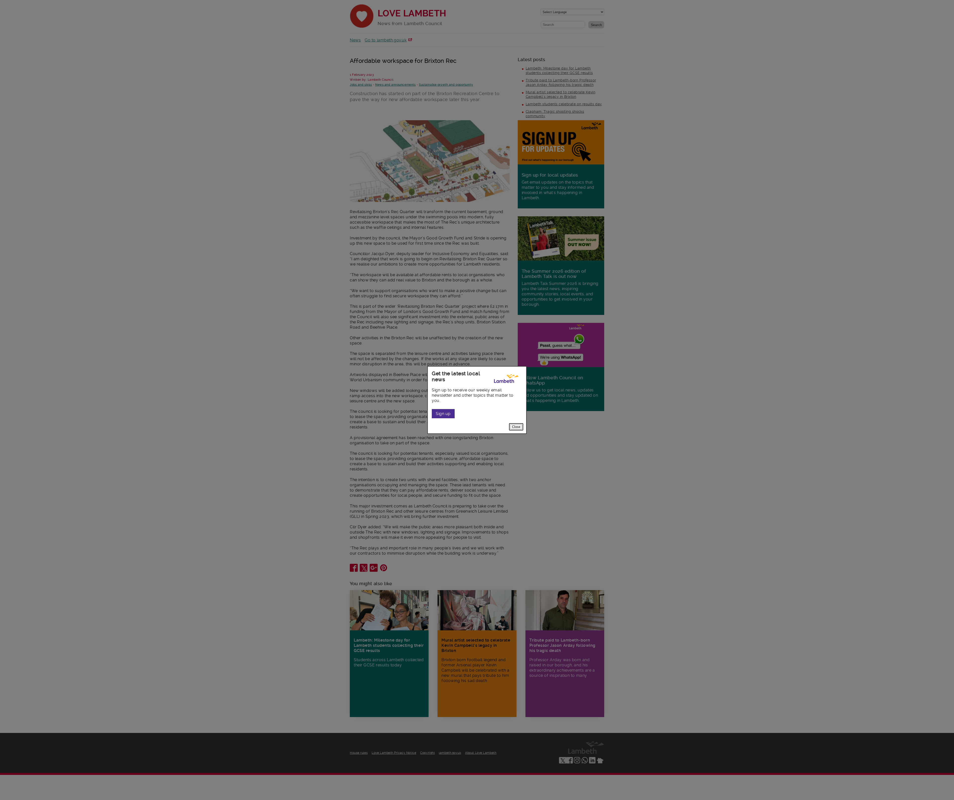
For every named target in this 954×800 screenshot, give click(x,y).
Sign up (443, 413)
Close (516, 427)
